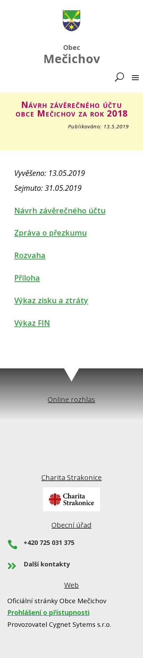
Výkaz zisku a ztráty (51, 300)
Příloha (27, 278)
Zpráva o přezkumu (50, 233)
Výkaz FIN (32, 323)
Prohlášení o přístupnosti (48, 612)
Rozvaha (29, 255)
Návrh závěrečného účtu (60, 210)
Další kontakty (47, 564)
